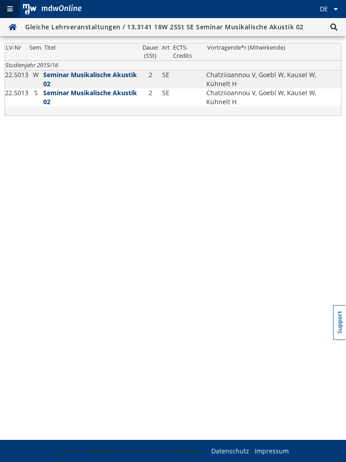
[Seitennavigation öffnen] (10, 9)
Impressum (272, 451)
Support (340, 322)
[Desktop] (52, 9)
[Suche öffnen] (334, 27)
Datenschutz (230, 451)
